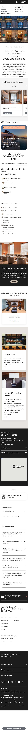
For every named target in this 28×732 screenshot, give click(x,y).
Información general (8, 511)
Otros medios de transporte (11, 453)
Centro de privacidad (5, 700)
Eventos (3, 629)
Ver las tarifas (7, 113)
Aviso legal (16, 620)
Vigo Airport (6, 448)
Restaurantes (4, 623)
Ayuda (20, 702)
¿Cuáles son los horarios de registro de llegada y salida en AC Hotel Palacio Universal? (12, 534)
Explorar (14, 281)
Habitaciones (4, 620)
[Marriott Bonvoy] (23, 2)
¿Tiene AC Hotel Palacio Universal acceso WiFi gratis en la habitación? (12, 559)
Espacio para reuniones (10, 187)
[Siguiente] (24, 86)
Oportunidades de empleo (6, 697)
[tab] (8, 164)
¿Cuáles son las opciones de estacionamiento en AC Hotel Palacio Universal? (12, 550)
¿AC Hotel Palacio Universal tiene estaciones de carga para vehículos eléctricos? (12, 575)
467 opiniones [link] (7, 13)
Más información (13, 321)
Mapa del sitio (15, 702)
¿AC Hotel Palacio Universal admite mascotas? (12, 542)
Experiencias (4, 626)
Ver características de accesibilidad (12, 217)
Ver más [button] (21, 76)
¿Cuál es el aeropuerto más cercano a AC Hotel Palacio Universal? (13, 566)
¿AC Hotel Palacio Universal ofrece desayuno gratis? (12, 583)
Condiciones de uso (18, 697)
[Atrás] (3, 86)
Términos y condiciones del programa (9, 699)
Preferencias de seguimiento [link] (7, 695)
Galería (16, 617)
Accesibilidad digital (5, 702)
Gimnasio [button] (6, 192)
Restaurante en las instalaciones (12, 178)
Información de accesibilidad (10, 516)
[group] (14, 264)
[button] (17, 2)
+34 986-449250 (8, 445)
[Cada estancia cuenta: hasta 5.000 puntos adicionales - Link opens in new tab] (14, 137)
